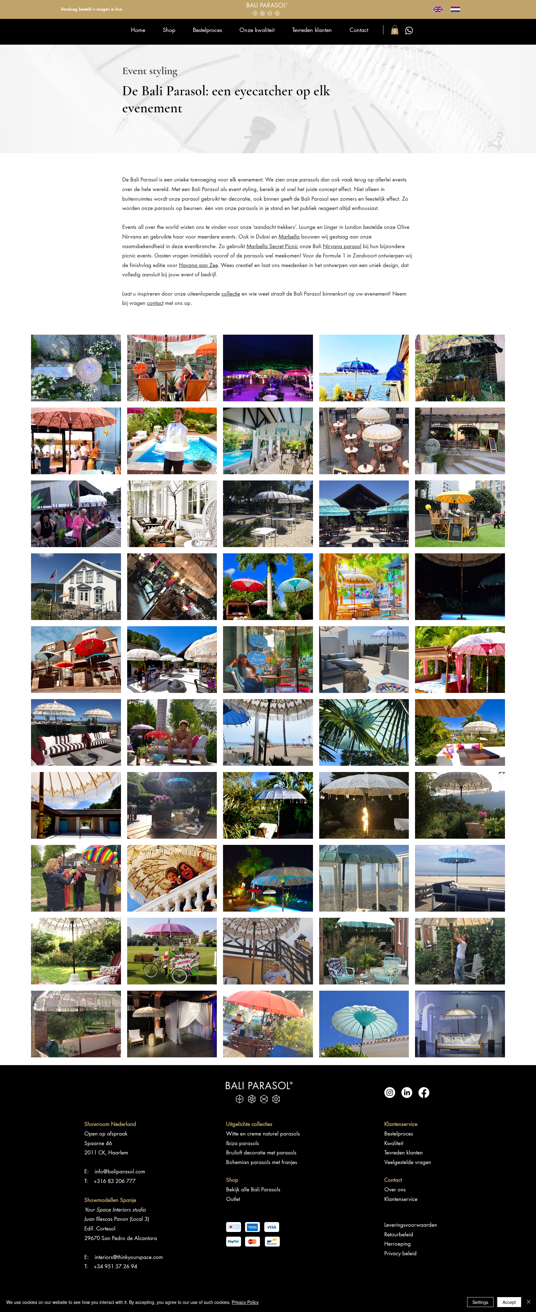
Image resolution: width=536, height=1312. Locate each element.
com (158, 1257)
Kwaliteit (393, 1143)
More (268, 1063)
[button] (76, 368)
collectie (230, 293)
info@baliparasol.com (120, 1171)
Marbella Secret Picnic (272, 246)
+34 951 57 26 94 (115, 1266)
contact (155, 303)
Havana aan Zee (198, 265)
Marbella (289, 236)
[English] (437, 9)
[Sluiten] (528, 1302)
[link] (395, 29)
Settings (480, 1302)
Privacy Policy (245, 1302)
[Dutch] (455, 9)
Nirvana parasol (342, 246)
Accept (509, 1302)
